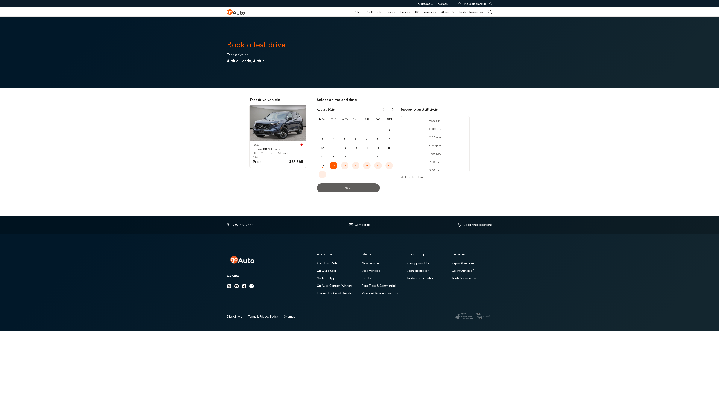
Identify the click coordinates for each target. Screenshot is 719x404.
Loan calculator (418, 271)
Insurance (430, 12)
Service (390, 12)
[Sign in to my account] (490, 3)
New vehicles (370, 263)
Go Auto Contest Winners (334, 285)
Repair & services (463, 263)
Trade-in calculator (420, 278)
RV (417, 12)
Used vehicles (371, 271)
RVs (364, 278)
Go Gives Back (327, 271)
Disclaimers (234, 316)
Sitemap (289, 316)
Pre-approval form (419, 263)
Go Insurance (461, 271)
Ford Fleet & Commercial (379, 285)
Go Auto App (326, 278)
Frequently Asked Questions (336, 293)
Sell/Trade (374, 12)
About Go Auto (327, 263)
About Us (447, 12)
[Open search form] (490, 12)
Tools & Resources (470, 12)
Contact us (426, 4)
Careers (443, 4)
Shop (358, 12)
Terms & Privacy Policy (263, 316)
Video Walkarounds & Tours (381, 293)
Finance (405, 12)
